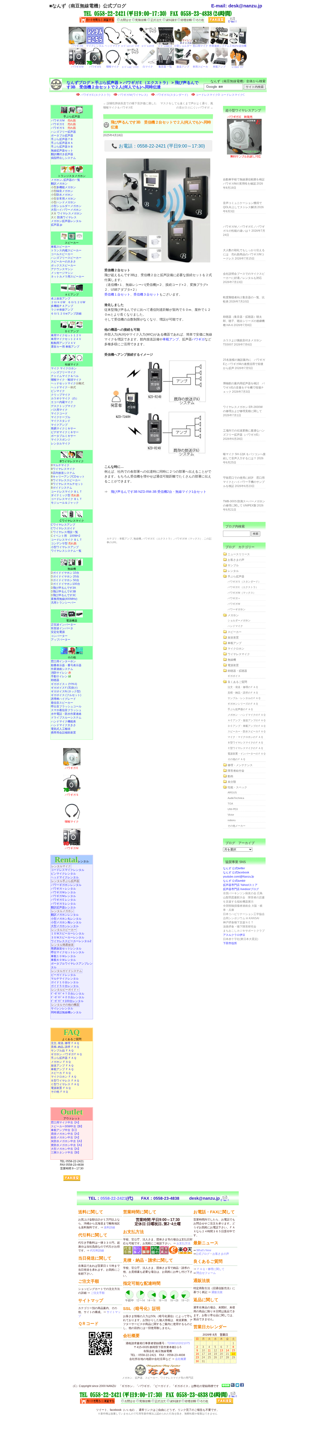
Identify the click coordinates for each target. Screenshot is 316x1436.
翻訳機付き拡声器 (62, 154)
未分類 (232, 781)
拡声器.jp (56, 224)
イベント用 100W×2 (66, 535)
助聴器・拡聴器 (237, 670)
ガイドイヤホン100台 (66, 583)
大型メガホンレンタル (65, 926)
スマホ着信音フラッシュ (66, 710)
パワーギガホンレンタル (66, 885)
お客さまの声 (236, 559)
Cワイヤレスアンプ (63, 524)
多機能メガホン (66, 187)
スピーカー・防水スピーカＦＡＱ (247, 731)
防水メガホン (64, 194)
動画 (230, 776)
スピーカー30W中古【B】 (67, 1126)
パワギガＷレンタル (63, 892)
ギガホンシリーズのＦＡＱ (243, 703)
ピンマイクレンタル (63, 873)
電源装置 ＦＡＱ (61, 1088)
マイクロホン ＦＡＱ (63, 1076)
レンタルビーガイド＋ (65, 989)
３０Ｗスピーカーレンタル (67, 937)
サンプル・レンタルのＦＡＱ (244, 698)
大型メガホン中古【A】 (66, 1148)
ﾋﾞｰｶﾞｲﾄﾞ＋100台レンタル (67, 1001)
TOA (230, 803)
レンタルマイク (60, 443)
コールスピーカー (62, 254)
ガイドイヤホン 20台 (66, 576)
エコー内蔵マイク (62, 402)
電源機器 (71, 620)
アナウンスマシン (62, 269)
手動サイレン (61, 676)
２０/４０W (58, 302)
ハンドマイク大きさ (63, 725)
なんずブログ (78, 82)
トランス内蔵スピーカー (66, 250)
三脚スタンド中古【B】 (66, 1152)
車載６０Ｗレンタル (63, 959)
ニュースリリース (239, 554)
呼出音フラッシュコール (66, 706)
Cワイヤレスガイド (63, 528)
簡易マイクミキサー (63, 428)
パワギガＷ (234, 603)
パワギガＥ (63, 124)
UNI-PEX (233, 809)
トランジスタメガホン (72, 176)
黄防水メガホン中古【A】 (67, 1145)
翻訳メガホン (59, 183)
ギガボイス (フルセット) (66, 695)
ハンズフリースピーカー (66, 257)
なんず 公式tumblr (234, 880)
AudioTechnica (236, 798)
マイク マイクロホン (64, 368)
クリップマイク (60, 394)
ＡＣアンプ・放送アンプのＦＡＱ (247, 720)
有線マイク (72, 364)
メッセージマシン (62, 272)
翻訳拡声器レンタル (63, 907)
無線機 (137, 538)
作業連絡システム (62, 669)
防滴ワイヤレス (67, 217)
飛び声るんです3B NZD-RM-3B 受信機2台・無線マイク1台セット (158, 491)
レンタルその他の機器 (65, 1004)
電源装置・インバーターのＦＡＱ (247, 753)
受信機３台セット (146, 294)
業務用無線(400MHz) (64, 599)
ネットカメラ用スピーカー (67, 276)
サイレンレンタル (62, 1008)
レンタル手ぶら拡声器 (65, 881)
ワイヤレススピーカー (67, 480)
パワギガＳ (63, 127)
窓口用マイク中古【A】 (66, 1122)
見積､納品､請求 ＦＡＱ (65, 1046)
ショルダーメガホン (239, 620)
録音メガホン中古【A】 (66, 1137)
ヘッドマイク (59, 387)
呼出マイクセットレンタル (67, 952)
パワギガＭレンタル (63, 896)
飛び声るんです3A (64, 587)
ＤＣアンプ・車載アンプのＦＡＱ (247, 725)
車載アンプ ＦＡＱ (62, 1069)
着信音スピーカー (62, 702)
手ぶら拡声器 (106, 82)
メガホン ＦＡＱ (61, 1061)
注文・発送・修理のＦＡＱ (243, 687)
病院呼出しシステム (63, 158)
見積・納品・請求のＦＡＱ (243, 692)
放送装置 (233, 637)
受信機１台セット (117, 294)
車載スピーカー (60, 246)
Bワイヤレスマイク (72, 461)
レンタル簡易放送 (62, 944)
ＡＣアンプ (72, 294)
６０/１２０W (76, 302)
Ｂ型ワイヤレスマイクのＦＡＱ (245, 742)
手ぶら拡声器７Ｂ (62, 139)
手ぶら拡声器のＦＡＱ (240, 709)
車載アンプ (171, 339)
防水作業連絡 (73, 713)
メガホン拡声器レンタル (66, 221)
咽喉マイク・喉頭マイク (66, 379)
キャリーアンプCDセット (69, 476)
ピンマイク (58, 391)
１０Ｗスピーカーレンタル (67, 933)
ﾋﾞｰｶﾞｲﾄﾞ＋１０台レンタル (67, 993)
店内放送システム (64, 473)
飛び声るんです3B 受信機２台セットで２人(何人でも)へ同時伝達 (132, 84)
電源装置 (233, 665)
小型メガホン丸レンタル (66, 918)
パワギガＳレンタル (63, 903)
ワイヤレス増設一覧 (65, 532)
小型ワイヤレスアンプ (65, 547)
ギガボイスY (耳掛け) (64, 687)
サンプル (233, 565)
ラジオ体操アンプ (62, 309)
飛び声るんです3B (64, 591)
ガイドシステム (62, 487)
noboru (231, 820)
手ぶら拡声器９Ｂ (62, 146)
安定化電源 (58, 632)
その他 (72, 657)
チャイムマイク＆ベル (65, 376)
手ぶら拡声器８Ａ (62, 143)
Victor (231, 814)
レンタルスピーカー (63, 929)
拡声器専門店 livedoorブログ (241, 889)
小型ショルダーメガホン (66, 206)
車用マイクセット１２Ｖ (66, 335)
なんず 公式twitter (234, 868)
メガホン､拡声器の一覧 (65, 180)
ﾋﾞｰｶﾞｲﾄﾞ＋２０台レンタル (67, 997)
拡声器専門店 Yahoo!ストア (240, 885)
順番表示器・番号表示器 (66, 665)
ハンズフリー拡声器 (63, 131)
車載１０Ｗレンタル (63, 956)
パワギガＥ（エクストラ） (146, 82)
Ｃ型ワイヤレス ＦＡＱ (65, 1084)
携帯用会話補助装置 (63, 732)
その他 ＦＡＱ (59, 1091)
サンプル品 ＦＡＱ (62, 1050)
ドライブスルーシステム (66, 717)
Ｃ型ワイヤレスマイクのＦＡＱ (245, 748)
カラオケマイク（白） (65, 398)
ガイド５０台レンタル (65, 986)
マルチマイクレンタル (65, 978)
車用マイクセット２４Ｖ (66, 339)
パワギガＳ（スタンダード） (244, 581)
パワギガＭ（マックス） (188, 538)
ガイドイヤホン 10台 (66, 572)
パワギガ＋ (234, 598)
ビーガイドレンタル (63, 975)
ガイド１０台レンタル (65, 982)
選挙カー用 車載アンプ (65, 346)
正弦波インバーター (63, 624)
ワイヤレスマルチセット (68, 484)
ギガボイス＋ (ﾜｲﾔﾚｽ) (64, 684)
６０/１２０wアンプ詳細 (66, 313)
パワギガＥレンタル (63, 899)
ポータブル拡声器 (62, 135)
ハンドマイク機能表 (63, 721)
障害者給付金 (236, 770)
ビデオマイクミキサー (65, 432)
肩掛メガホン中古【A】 (66, 1133)
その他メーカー (236, 825)
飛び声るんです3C (64, 595)
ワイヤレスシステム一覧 (66, 550)
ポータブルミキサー (63, 436)
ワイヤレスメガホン (69, 213)
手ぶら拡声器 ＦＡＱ (63, 1058)
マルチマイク (61, 465)
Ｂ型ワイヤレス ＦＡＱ (65, 1080)
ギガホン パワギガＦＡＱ (66, 1054)
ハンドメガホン (66, 202)
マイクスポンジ (60, 439)
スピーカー (72, 242)
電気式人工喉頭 (60, 728)
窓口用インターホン (63, 661)
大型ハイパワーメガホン (66, 209)
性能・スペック (237, 787)
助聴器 (55, 680)
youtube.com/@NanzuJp (238, 876)
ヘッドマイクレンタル (65, 877)
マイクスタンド (60, 420)
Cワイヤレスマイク (72, 520)
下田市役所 (230, 943)
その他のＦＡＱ (236, 759)
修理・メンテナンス (240, 765)
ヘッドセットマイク (63, 383)
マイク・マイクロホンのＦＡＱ (245, 737)
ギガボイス (234, 676)
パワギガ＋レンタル (63, 888)
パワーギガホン (236, 609)
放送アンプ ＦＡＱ (62, 1065)
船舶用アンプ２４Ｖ (63, 343)
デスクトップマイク (63, 406)
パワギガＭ (63, 120)
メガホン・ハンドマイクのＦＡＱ (247, 714)
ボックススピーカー (63, 265)
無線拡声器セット (62, 150)
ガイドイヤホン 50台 (66, 580)
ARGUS (232, 792)
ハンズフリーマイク (63, 372)
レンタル (72, 861)
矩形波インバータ (62, 628)
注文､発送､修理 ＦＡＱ (65, 1043)
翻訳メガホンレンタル (65, 914)
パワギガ (198, 339)
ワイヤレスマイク (64, 469)
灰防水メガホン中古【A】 (67, 1141)
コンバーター (59, 636)
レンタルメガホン (62, 911)
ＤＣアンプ (72, 331)
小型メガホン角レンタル (66, 922)
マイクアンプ (59, 424)
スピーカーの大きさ (63, 261)
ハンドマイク (235, 626)
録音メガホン (64, 191)
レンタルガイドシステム (66, 971)
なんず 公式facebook (236, 872)
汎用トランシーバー (63, 602)
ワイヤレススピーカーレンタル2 (71, 941)
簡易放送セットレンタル (66, 948)
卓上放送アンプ (60, 298)
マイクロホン (236, 648)
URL (114, 542)
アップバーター (60, 639)
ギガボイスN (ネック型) (66, 691)
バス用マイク (59, 409)
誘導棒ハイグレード (63, 698)
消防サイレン (61, 672)
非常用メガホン (66, 198)
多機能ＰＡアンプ (62, 306)
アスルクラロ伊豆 (234, 935)
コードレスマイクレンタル (67, 870)
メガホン (233, 615)
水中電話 (56, 713)
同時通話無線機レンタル (66, 1012)
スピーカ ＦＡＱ (61, 1073)
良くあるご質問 (237, 682)
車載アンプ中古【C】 (64, 1130)
